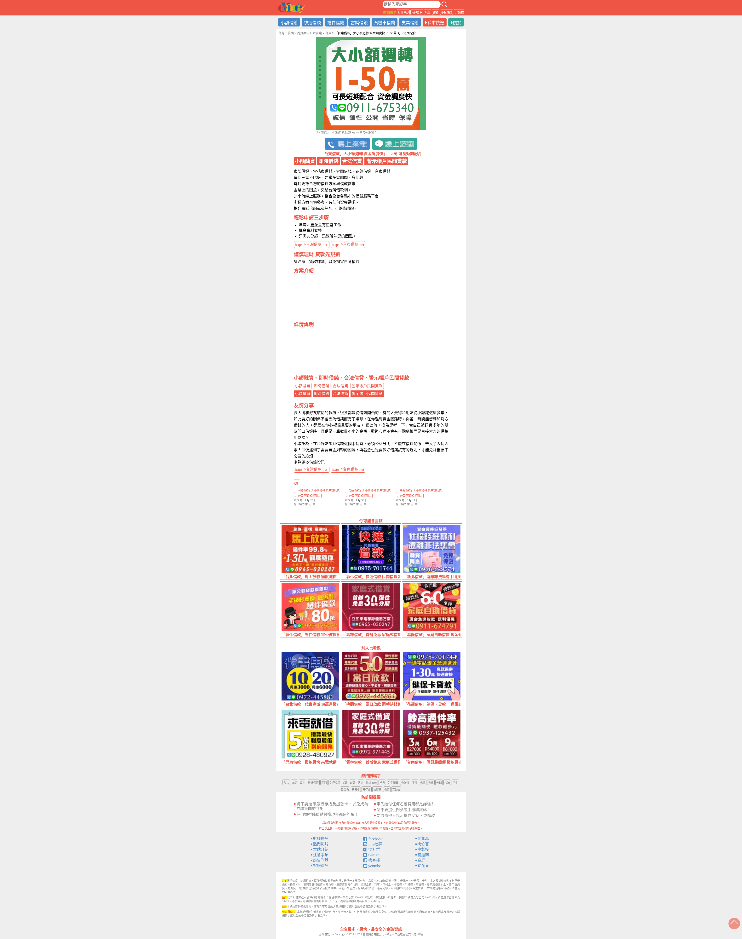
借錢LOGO (291, 8)
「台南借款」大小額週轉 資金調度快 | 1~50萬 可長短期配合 (419, 493)
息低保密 (403, 12)
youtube (374, 866)
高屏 (421, 860)
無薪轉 (377, 789)
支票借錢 (410, 22)
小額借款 (460, 12)
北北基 (423, 839)
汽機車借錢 (384, 22)
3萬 (345, 782)
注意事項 (320, 855)
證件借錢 (335, 22)
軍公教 (345, 789)
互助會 (396, 789)
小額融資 (302, 386)
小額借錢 (446, 12)
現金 (427, 12)
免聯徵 (405, 782)
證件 (414, 782)
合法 (447, 782)
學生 (455, 782)
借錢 (435, 12)
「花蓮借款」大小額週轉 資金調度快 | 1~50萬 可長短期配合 (368, 493)
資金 (302, 782)
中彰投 (423, 849)
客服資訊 (320, 866)
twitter (373, 855)
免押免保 (416, 12)
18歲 (294, 782)
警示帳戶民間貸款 (367, 386)
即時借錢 (321, 386)
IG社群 (374, 849)
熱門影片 (320, 844)
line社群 (375, 844)
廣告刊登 (320, 860)
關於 (457, 22)
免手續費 (393, 782)
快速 (360, 782)
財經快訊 (320, 839)
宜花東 (423, 866)
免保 (431, 782)
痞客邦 (374, 860)
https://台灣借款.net (311, 244)
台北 (286, 782)
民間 (324, 782)
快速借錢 (312, 22)
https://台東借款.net (348, 244)
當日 (382, 782)
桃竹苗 (423, 844)
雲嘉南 (423, 855)
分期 (439, 782)
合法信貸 (340, 386)
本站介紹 (320, 849)
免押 (422, 782)
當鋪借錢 (359, 22)
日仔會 (366, 789)
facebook (375, 839)
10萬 (352, 782)
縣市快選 (435, 22)
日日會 (356, 789)
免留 (387, 789)
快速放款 (371, 782)
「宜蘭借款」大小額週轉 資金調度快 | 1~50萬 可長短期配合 (317, 493)
